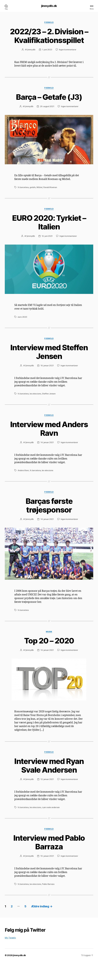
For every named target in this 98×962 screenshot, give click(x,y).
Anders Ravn (23, 470)
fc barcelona (23, 187)
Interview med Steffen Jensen (49, 352)
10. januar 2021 (47, 856)
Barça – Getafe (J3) (49, 97)
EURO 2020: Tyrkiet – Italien (49, 222)
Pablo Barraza (48, 884)
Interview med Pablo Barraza (49, 842)
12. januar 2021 (47, 779)
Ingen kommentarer (67, 49)
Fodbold (49, 22)
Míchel (39, 187)
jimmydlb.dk (49, 6)
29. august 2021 (47, 106)
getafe (32, 187)
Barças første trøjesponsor (49, 505)
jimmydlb (31, 49)
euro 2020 (22, 317)
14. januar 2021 (47, 442)
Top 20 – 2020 (49, 640)
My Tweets (10, 938)
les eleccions (35, 393)
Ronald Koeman (50, 187)
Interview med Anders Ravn (49, 429)
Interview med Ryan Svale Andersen (49, 765)
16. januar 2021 (47, 365)
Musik (49, 632)
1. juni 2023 (47, 49)
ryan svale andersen (51, 807)
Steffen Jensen (48, 393)
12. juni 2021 (47, 236)
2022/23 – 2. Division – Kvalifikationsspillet (49, 36)
